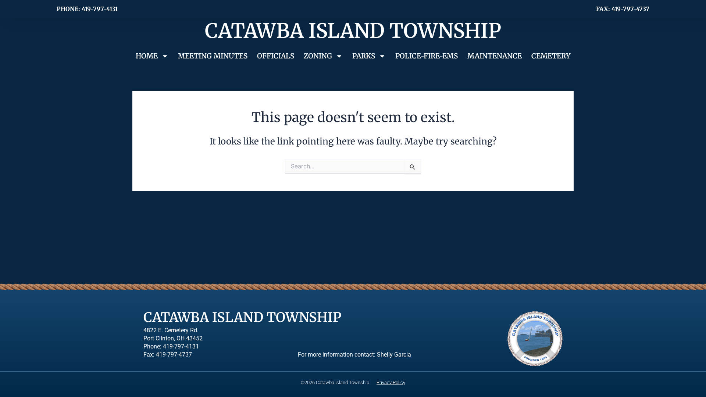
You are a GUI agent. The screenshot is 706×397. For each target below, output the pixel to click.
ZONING (318, 55)
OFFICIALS (275, 55)
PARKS (363, 55)
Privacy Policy (391, 382)
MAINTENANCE (494, 55)
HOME (147, 55)
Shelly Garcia (394, 354)
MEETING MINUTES (212, 55)
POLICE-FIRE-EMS (426, 55)
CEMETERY (550, 55)
